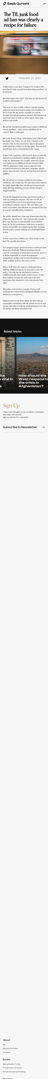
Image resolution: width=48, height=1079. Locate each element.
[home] (15, 3)
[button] (44, 3)
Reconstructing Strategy (14, 1072)
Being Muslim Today (12, 1064)
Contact (6, 1052)
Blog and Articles (10, 1048)
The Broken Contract (12, 1068)
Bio (4, 1045)
